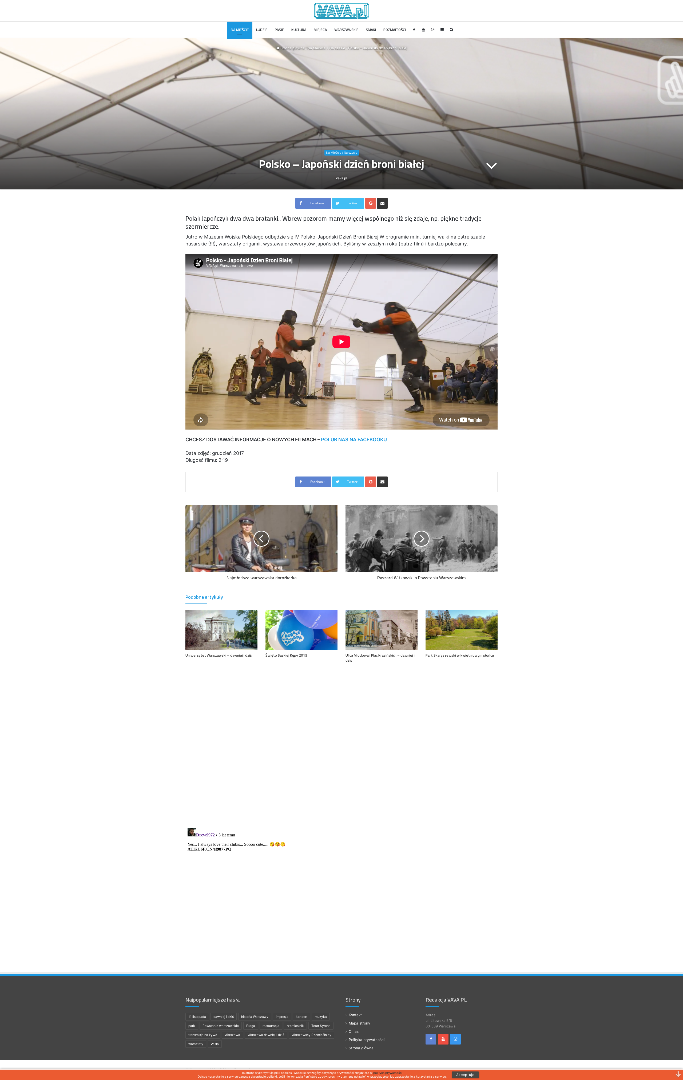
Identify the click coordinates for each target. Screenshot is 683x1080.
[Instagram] (433, 30)
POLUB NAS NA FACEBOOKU (354, 439)
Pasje (279, 29)
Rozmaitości (394, 29)
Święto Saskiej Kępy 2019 (286, 655)
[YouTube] (423, 30)
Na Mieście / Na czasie (326, 48)
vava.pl (341, 178)
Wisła (215, 1044)
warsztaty (195, 1044)
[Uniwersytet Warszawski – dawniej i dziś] (221, 630)
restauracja (271, 1026)
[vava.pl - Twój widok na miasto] (341, 11)
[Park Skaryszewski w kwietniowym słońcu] (462, 630)
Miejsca (320, 29)
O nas (354, 1031)
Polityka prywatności (366, 1040)
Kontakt (355, 1015)
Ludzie (261, 29)
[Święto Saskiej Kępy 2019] (301, 630)
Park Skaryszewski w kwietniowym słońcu (460, 655)
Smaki (371, 29)
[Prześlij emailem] (382, 203)
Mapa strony (359, 1023)
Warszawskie (346, 29)
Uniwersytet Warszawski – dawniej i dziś (218, 655)
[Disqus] (341, 744)
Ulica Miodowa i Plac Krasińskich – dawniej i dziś (380, 658)
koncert (301, 1017)
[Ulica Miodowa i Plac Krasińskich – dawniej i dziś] (382, 630)
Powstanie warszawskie (220, 1026)
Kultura (298, 29)
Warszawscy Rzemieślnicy (311, 1035)
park (191, 1026)
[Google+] (370, 203)
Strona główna (291, 48)
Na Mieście (240, 29)
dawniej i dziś (223, 1017)
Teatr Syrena (321, 1026)
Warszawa (232, 1035)
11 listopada (197, 1017)
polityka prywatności (387, 1073)
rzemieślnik (295, 1026)
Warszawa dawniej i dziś (266, 1035)
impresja (282, 1017)
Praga (250, 1026)
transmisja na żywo (202, 1035)
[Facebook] (414, 30)
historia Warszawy (254, 1017)
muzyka (321, 1017)
